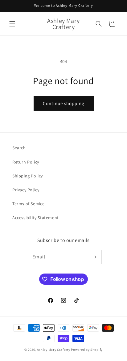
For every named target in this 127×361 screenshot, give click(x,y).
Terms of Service (28, 203)
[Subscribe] (94, 257)
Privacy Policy (25, 190)
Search (19, 148)
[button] (12, 24)
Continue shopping (63, 103)
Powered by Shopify (87, 349)
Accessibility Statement (35, 217)
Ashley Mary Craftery (53, 349)
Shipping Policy (27, 176)
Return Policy (25, 162)
